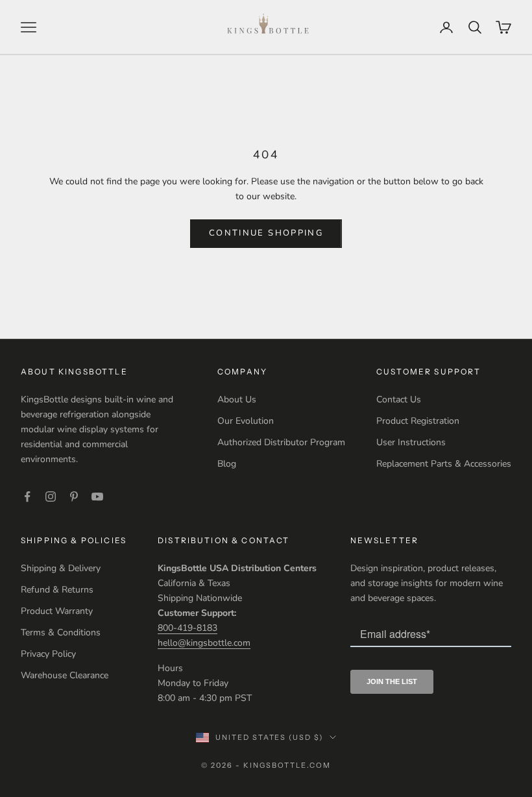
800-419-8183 (187, 628)
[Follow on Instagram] (50, 496)
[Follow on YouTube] (97, 496)
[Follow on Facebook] (27, 496)
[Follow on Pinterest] (73, 496)
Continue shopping (266, 233)
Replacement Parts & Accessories (443, 464)
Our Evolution (245, 421)
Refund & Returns (57, 589)
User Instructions (411, 442)
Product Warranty (57, 611)
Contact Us (398, 399)
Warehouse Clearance (64, 675)
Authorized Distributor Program (281, 442)
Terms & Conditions (61, 632)
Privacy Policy (48, 654)
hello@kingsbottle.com (204, 643)
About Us (236, 399)
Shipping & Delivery (61, 568)
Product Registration (417, 421)
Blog (226, 464)
